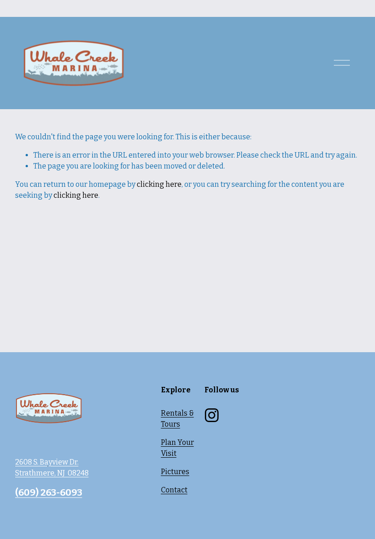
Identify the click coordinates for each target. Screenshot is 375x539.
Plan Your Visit (177, 448)
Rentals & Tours (177, 418)
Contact (174, 490)
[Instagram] (211, 415)
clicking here (159, 184)
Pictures (175, 471)
